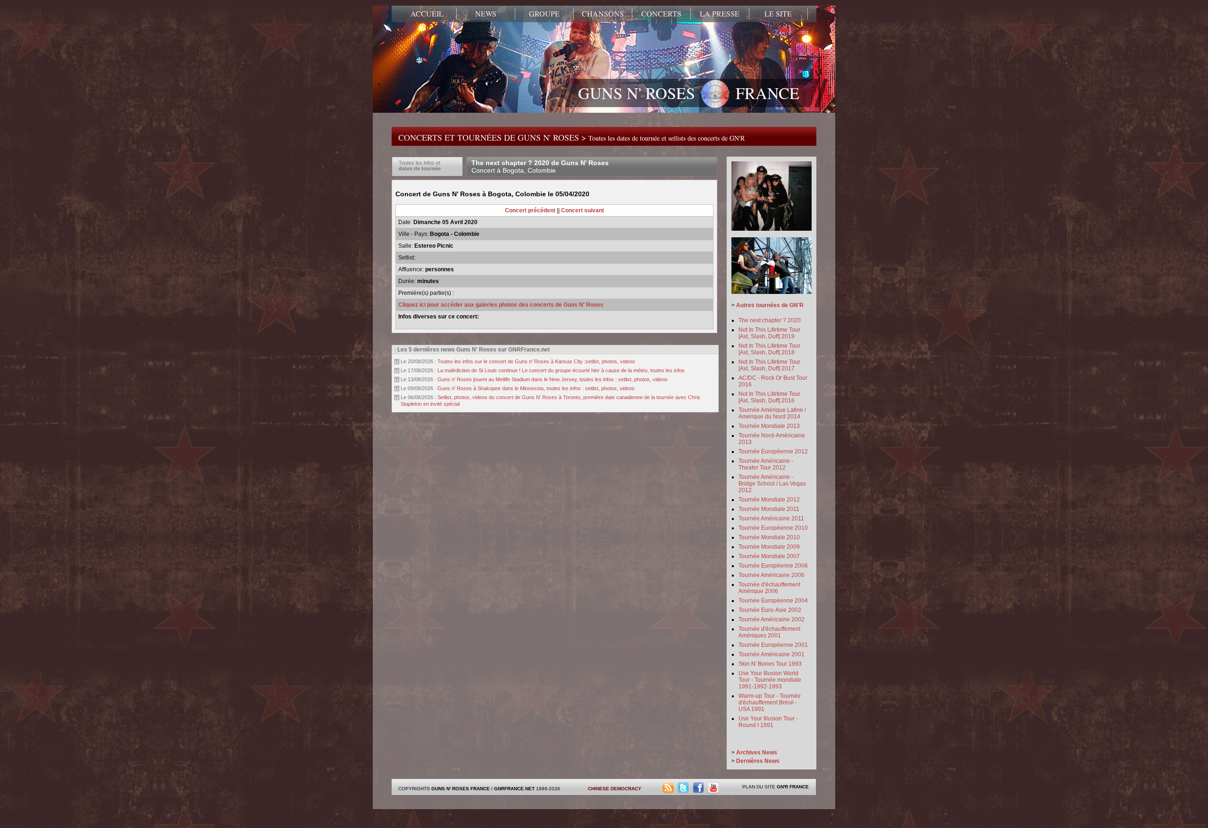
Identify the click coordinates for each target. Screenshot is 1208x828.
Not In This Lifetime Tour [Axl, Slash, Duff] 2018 (769, 349)
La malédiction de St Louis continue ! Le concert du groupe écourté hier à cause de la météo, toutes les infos (561, 370)
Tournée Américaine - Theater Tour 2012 (765, 464)
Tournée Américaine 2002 (771, 619)
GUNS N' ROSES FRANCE (688, 93)
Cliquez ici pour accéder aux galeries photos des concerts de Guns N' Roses (501, 304)
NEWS (485, 13)
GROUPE (544, 13)
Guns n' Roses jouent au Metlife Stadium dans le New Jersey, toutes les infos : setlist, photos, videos (552, 379)
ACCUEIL (427, 13)
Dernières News (758, 761)
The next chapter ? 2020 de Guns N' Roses (540, 166)
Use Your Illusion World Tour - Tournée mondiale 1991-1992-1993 (769, 680)
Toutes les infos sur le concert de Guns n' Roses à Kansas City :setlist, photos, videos (536, 361)
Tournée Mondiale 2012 (769, 499)
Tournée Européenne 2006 (773, 565)
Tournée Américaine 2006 (771, 575)
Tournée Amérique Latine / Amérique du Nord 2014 (772, 413)
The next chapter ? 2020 (769, 320)
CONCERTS (661, 13)
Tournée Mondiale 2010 (769, 537)
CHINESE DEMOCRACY (614, 788)
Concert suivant (582, 210)
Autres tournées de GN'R (770, 305)
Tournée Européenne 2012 (773, 451)
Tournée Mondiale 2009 (769, 547)
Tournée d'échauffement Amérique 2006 (769, 587)
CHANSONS (603, 13)
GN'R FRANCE (793, 786)
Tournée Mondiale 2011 (768, 509)
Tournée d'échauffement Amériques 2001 (769, 632)
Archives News (756, 752)
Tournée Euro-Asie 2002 (769, 610)
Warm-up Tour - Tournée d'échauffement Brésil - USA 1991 (769, 702)
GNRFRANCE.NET (514, 788)
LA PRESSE (719, 13)
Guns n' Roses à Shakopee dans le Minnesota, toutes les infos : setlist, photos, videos (536, 388)
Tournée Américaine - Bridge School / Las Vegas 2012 (772, 483)
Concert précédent (530, 210)
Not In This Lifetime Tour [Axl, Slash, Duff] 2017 (769, 365)
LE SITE (778, 13)
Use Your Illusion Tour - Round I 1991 (768, 721)
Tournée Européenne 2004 (773, 600)
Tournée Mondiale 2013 (769, 426)
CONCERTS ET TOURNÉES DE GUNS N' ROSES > (571, 137)
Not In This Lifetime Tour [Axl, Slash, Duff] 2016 (769, 397)
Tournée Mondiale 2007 (769, 556)
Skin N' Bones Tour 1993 (770, 664)
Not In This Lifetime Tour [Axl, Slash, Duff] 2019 (769, 333)
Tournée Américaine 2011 (771, 518)
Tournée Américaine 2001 (771, 654)
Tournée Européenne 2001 (773, 645)
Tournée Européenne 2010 (773, 528)
